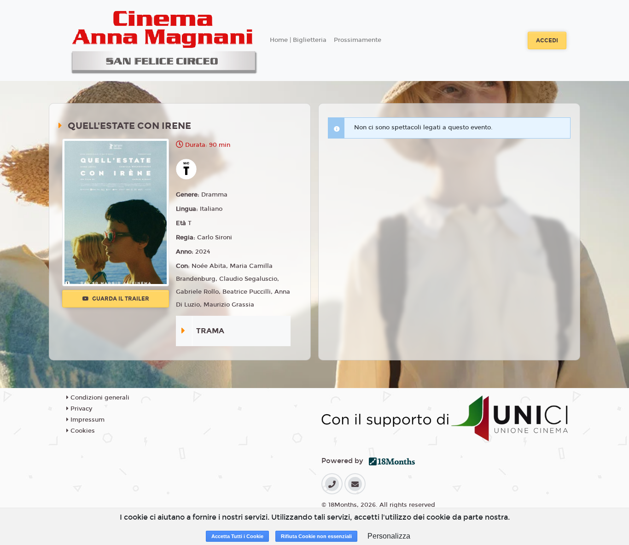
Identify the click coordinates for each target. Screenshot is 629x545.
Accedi (547, 40)
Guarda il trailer (120, 299)
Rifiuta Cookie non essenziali (316, 536)
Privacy (80, 408)
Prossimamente (357, 40)
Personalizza (388, 536)
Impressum (87, 419)
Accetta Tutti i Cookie (237, 536)
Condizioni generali (99, 397)
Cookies (82, 431)
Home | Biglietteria (298, 40)
